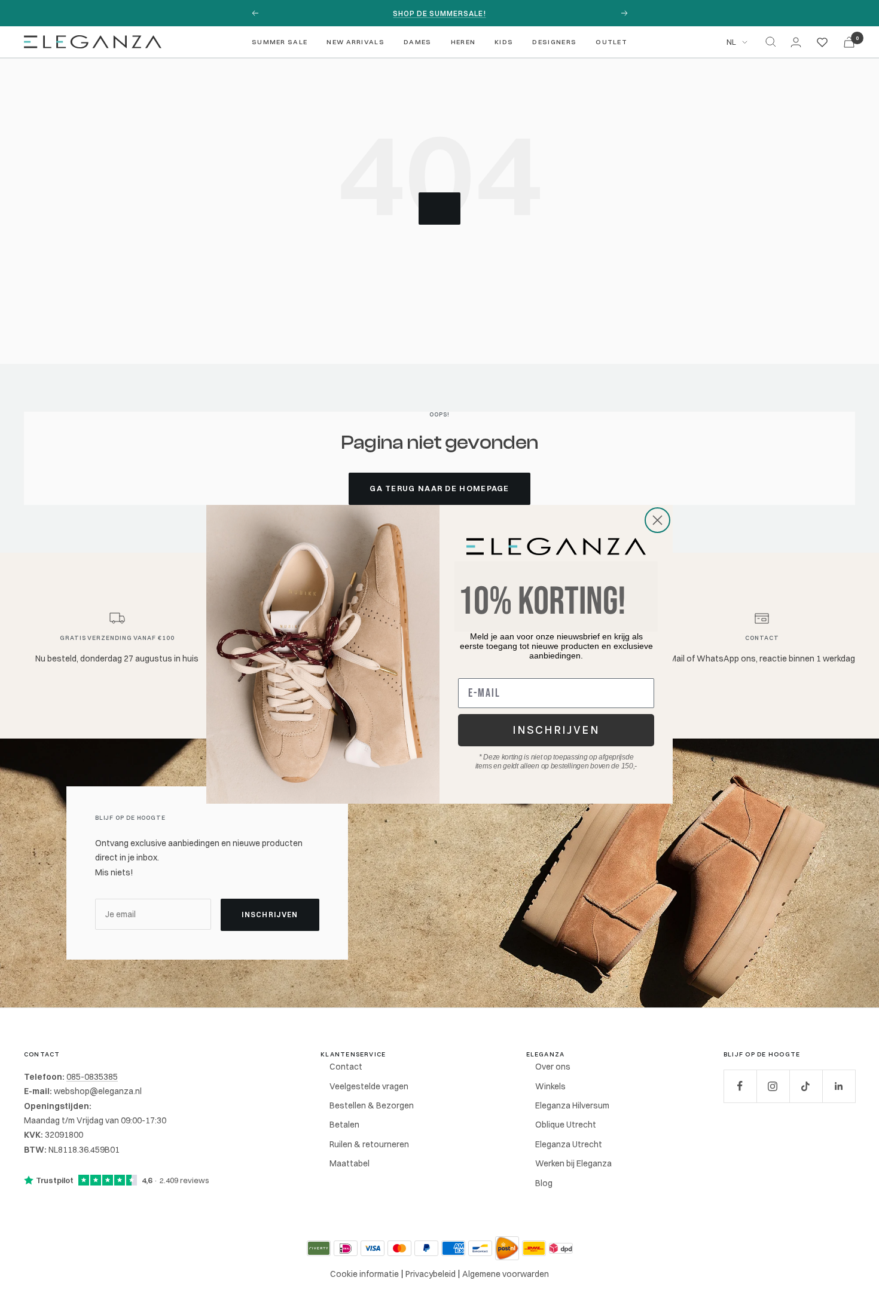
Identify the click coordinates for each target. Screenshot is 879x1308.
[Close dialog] (657, 520)
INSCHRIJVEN (556, 730)
